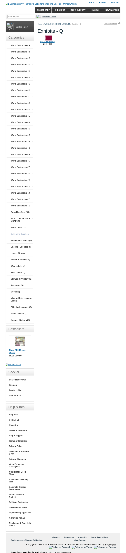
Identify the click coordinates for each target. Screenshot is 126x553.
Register (102, 2)
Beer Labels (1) (18, 272)
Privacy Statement (17, 459)
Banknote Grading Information (17, 488)
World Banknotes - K (20, 109)
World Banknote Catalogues (16, 465)
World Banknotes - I (20, 97)
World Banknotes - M (20, 122)
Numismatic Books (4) (21, 240)
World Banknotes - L (20, 116)
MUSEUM (95, 10)
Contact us (14, 420)
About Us (13, 425)
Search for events (17, 380)
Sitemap (13, 385)
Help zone (13, 415)
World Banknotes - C (20, 58)
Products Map (15, 390)
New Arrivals (15, 395)
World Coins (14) (18, 227)
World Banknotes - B (20, 52)
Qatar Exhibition (47, 41)
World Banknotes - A (20, 45)
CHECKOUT (60, 10)
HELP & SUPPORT (77, 10)
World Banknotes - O (20, 135)
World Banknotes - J (20, 103)
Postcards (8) (17, 285)
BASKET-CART (43, 10)
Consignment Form (18, 507)
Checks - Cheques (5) (21, 247)
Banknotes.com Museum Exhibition (26, 540)
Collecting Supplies (20, 234)
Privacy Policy (15, 446)
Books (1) (15, 292)
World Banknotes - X (20, 193)
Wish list (115, 2)
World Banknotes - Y (20, 199)
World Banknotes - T (20, 167)
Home (40, 24)
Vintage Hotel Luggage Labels (21, 299)
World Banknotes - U (20, 174)
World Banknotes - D (20, 64)
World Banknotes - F (20, 77)
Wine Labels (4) (18, 266)
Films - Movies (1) (19, 314)
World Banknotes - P (20, 141)
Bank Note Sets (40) (20, 212)
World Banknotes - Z (20, 206)
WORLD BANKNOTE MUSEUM (57, 24)
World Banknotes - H (20, 90)
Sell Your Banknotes (18, 502)
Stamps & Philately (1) (21, 279)
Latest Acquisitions (18, 430)
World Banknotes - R (20, 154)
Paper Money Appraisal (20, 513)
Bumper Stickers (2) (20, 320)
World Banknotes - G (20, 84)
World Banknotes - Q (20, 148)
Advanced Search (49, 16)
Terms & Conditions (18, 441)
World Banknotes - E (20, 71)
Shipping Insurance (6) (21, 307)
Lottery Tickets (18, 253)
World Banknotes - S (20, 161)
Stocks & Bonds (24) (20, 260)
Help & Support (16, 436)
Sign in (91, 2)
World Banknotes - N (20, 129)
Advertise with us (17, 518)
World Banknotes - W (20, 186)
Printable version (110, 24)
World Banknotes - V (20, 180)
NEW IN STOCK (112, 10)
